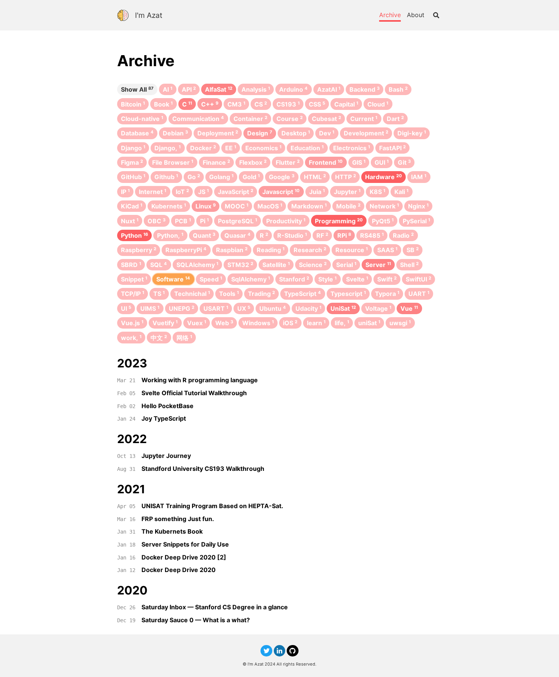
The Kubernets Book (172, 531)
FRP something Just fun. (177, 519)
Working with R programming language (199, 380)
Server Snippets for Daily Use (185, 544)
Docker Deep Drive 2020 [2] (183, 557)
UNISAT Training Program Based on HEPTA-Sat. (212, 506)
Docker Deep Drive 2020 (178, 570)
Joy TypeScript (163, 418)
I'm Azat (148, 15)
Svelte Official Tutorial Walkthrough (194, 393)
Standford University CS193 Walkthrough (202, 468)
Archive (390, 15)
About (415, 15)
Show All (137, 89)
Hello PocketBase (167, 406)
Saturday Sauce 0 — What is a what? (195, 620)
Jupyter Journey (166, 455)
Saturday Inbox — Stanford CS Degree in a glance (214, 607)
